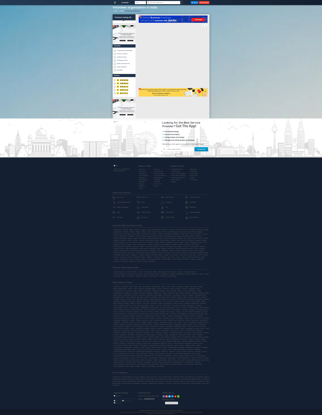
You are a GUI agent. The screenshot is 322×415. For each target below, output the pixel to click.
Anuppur (162, 291)
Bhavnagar (146, 301)
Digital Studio (196, 379)
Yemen (139, 261)
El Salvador (142, 238)
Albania (125, 230)
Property (124, 379)
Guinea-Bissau (164, 240)
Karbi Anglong (118, 326)
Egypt (136, 238)
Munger (206, 337)
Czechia (155, 236)
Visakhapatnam (178, 362)
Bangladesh (117, 232)
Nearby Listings (159, 173)
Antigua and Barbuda (153, 230)
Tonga (183, 257)
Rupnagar (181, 347)
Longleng (165, 333)
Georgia (116, 240)
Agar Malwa (124, 286)
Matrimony (194, 171)
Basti (133, 299)
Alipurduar (193, 286)
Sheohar (172, 351)
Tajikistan (149, 257)
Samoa (161, 253)
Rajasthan (117, 276)
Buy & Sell (120, 197)
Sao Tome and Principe (180, 253)
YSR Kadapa (160, 366)
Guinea (156, 240)
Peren (125, 345)
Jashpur (155, 322)
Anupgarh (155, 291)
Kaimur (207, 322)
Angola (143, 230)
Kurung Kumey (174, 330)
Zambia (145, 261)
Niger (158, 248)
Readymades (117, 383)
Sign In (195, 2)
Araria (168, 291)
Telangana (138, 276)
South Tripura (196, 354)
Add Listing (142, 173)
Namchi (156, 339)
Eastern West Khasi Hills (196, 314)
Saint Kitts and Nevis (120, 253)
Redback (180, 410)
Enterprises (136, 383)
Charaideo (198, 305)
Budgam (187, 303)
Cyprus (149, 236)
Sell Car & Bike (169, 217)
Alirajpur (200, 286)
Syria (143, 257)
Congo (116, 236)
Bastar (129, 299)
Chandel (182, 305)
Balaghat (188, 293)
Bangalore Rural (201, 295)
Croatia (138, 236)
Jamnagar (125, 322)
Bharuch (139, 301)
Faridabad (125, 316)
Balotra (135, 295)
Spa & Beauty (194, 217)
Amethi (159, 289)
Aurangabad (118, 293)
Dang (145, 310)
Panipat (138, 343)
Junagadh (192, 322)
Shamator (157, 351)
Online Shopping (195, 212)
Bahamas (199, 230)
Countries (157, 182)
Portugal (177, 251)
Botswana (183, 232)
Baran (168, 297)
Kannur (196, 324)
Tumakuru (143, 360)
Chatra (125, 307)
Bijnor (115, 303)
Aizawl (164, 286)
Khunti (116, 328)
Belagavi (165, 299)
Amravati (166, 289)
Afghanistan (118, 230)
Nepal (127, 248)
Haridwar (139, 320)
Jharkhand (131, 274)
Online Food (169, 212)
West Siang (198, 364)
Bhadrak (206, 299)
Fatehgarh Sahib (149, 316)
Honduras (191, 240)
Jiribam (179, 322)
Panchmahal (131, 343)
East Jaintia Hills (143, 314)
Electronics (141, 381)
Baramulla (162, 297)
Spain (199, 255)
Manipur (172, 274)
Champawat (167, 305)
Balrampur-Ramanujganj (154, 295)
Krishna (148, 330)
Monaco (163, 246)
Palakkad (191, 341)
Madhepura (123, 335)
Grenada (141, 240)
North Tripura (153, 341)
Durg (115, 314)
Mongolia (170, 246)
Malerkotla (182, 335)
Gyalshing (117, 320)
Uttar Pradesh (153, 276)
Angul (135, 291)
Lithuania (149, 244)
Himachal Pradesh (190, 272)
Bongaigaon (168, 303)
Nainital (137, 339)
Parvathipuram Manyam (159, 343)
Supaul (181, 356)
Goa (169, 272)
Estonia (167, 238)
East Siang (173, 314)
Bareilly (173, 297)
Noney (127, 341)
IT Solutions (116, 377)
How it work (157, 184)
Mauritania (128, 246)
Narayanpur (176, 339)
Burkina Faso (118, 234)
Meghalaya (180, 274)
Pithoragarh (143, 345)
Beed (151, 299)
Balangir (194, 293)
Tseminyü (127, 360)
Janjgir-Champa (146, 322)
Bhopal (182, 301)
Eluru (206, 314)
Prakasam (170, 345)
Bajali (177, 293)
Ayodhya (135, 293)
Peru (158, 251)
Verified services (122, 57)
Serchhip (131, 351)
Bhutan (154, 232)
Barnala (197, 297)
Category (125, 3)
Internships (144, 207)
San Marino (168, 253)
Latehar (123, 333)
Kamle (150, 324)
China (191, 234)
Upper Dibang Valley (193, 360)
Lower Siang (187, 333)
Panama (132, 251)
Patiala (195, 343)
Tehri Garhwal (153, 358)
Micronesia (149, 246)
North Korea (171, 248)
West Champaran (119, 364)
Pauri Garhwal (118, 345)
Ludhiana (206, 333)
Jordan (162, 242)
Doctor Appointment (123, 202)
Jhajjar (170, 322)
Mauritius (135, 246)
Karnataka (139, 274)
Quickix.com (153, 410)
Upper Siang (205, 360)
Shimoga (191, 351)
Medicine (161, 383)
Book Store (144, 197)
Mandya (199, 335)
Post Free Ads (204, 2)
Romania (189, 251)
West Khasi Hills (188, 364)
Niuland (116, 341)
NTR (160, 341)
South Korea (183, 255)
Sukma (175, 356)
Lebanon (116, 244)
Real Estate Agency (202, 377)
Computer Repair (126, 377)
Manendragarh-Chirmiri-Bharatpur (124, 337)
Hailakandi (124, 320)
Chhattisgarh (162, 272)
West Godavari (142, 364)
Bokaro (161, 303)
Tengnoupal (162, 358)
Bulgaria (200, 232)
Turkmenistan (123, 259)
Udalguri (149, 360)
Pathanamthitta (178, 343)
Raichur (181, 345)
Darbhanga (161, 310)
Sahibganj (205, 347)
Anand (198, 289)
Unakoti (183, 360)
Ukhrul (174, 360)
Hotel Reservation (177, 169)
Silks (207, 381)
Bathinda (139, 299)
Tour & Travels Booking (179, 173)
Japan (156, 242)
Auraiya (199, 291)
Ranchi (142, 347)
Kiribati (181, 242)
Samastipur (150, 349)
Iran (127, 242)
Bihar (155, 272)
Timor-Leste (171, 257)
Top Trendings (143, 175)
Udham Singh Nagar (160, 360)
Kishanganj (139, 328)
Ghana (129, 240)
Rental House (150, 381)
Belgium (138, 232)
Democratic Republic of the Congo (170, 236)
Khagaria (161, 326)
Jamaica (150, 242)
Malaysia (180, 244)
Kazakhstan (169, 242)
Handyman (194, 175)
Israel (140, 242)
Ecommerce (194, 180)
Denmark (185, 236)
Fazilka (158, 316)
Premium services (122, 54)
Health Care (140, 379)
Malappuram (173, 335)
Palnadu (204, 341)
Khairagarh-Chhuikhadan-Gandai (176, 326)
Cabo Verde (136, 234)
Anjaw (140, 291)
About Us (142, 169)
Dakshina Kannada (136, 310)
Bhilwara (154, 301)
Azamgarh (142, 293)
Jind (174, 322)
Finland (188, 238)
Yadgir (143, 366)
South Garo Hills (159, 354)
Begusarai (158, 299)
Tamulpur (132, 358)
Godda (159, 318)
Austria (185, 230)
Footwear (176, 381)
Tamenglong (124, 358)
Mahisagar (160, 335)
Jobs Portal (194, 173)
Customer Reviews (160, 175)
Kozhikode (134, 330)
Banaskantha (167, 295)
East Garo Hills (122, 314)
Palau (115, 251)
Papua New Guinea (142, 251)
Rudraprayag (173, 347)
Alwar (135, 289)
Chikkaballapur (144, 307)
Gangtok (186, 316)
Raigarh (187, 345)
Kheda (197, 326)
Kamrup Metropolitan (166, 324)
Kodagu (146, 328)
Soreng (151, 354)
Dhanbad (129, 312)
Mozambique (194, 246)
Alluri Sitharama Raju (120, 289)
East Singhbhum (182, 314)
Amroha (184, 289)
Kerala (146, 274)
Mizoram (187, 274)
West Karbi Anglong (176, 364)
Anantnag (129, 291)
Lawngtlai (130, 333)
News (141, 188)
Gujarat (174, 272)
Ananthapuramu (119, 291)
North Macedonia (181, 248)
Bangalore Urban (119, 297)
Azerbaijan (191, 230)
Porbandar (162, 345)
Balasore (201, 293)
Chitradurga (170, 307)
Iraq (130, 242)
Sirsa (115, 354)
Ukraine (143, 259)
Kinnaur (121, 328)
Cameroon (152, 234)
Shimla (185, 351)
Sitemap (142, 182)
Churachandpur (193, 307)
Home (116, 11)
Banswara (140, 297)
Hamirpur (132, 320)
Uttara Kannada (130, 362)
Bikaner (121, 303)
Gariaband (199, 316)
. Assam (140, 272)
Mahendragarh (150, 335)
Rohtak (159, 347)
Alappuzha (180, 286)
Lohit (152, 333)
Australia (178, 230)
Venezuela (124, 261)
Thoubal (193, 358)
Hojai (175, 320)
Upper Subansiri (119, 362)
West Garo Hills (131, 364)
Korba (202, 328)
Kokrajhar (166, 328)
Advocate (168, 381)
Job (166, 207)
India (115, 242)
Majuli (166, 335)
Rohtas (165, 347)
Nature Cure (185, 383)
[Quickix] (124, 34)
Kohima (159, 328)
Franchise (142, 186)
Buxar (128, 305)
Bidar (193, 301)
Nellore (203, 339)
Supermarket (163, 379)
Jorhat (185, 322)
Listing (121, 11)
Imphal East (194, 320)
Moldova (156, 246)
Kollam (183, 328)
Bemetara (172, 299)
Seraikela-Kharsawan (120, 351)
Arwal (184, 291)
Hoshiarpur (181, 320)
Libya (134, 244)
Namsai (162, 339)
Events (156, 186)
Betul (178, 299)
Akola (173, 286)
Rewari (148, 347)
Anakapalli (191, 289)
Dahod (127, 310)
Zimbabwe (152, 261)
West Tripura (130, 366)
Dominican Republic (120, 238)
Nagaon (131, 339)
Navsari (190, 339)
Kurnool (158, 330)
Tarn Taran (144, 358)
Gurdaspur (198, 318)
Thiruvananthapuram (183, 358)
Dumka (205, 312)
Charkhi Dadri (118, 307)
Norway (190, 248)
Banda (185, 295)
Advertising (116, 381)
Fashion (193, 381)
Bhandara (125, 301)
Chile (186, 234)
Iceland (204, 240)
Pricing (141, 184)
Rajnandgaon (118, 347)
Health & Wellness (122, 207)
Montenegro (178, 246)
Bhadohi (184, 299)
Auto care (205, 383)
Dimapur (179, 312)
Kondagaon (189, 328)
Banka (127, 297)
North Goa (144, 341)
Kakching (122, 324)
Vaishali (154, 362)
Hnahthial (169, 320)
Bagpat (165, 293)
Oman (196, 248)
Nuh (163, 341)
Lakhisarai (117, 333)
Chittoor (177, 307)
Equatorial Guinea (152, 238)
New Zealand (144, 248)
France (194, 238)
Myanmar (202, 246)
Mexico (142, 246)
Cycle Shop (205, 379)
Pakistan (202, 248)
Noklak (122, 341)
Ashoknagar (191, 291)
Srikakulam (168, 356)
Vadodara (147, 362)
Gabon (200, 238)
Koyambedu (125, 330)
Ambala (141, 289)
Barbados (126, 232)
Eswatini (173, 238)
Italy (144, 242)
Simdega (198, 351)
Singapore (134, 255)
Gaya (132, 318)
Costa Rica (122, 236)
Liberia (129, 244)
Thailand (163, 257)
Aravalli (173, 291)
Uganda (137, 259)
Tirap (115, 360)
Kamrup (156, 324)
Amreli (172, 289)
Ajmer (169, 286)
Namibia (116, 248)
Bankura (133, 297)
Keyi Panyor (154, 326)
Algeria (131, 230)
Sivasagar (121, 354)
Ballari (207, 293)
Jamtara (132, 322)
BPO (188, 381)
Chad (182, 234)
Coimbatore (148, 272)
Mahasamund (140, 335)
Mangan (139, 337)
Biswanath (154, 303)
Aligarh (187, 286)
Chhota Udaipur (134, 307)
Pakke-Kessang (171, 341)
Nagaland (195, 274)
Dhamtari (122, 312)
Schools (135, 377)
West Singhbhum (119, 366)
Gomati (172, 318)
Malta (197, 244)
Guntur (192, 318)
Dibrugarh (163, 312)
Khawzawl (191, 326)
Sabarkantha (189, 347)
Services (156, 169)
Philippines (164, 251)
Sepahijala (197, 349)
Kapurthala (202, 324)
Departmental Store (174, 379)
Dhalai (116, 312)
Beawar (146, 299)
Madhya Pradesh (154, 274)
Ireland (135, 242)
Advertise (142, 177)
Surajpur (186, 356)
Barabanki (154, 297)
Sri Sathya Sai (159, 356)
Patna (200, 343)
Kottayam (117, 330)
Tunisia (203, 257)
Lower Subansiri (197, 333)
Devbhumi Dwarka (202, 310)
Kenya (176, 242)
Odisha (201, 274)
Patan (170, 343)
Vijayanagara (168, 362)
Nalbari (150, 339)
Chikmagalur (155, 307)
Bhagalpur (117, 301)
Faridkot (131, 316)
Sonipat (138, 354)
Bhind (159, 301)
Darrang (168, 310)
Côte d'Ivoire (127, 234)
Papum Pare (146, 343)
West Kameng (164, 364)
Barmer (185, 297)
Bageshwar (157, 293)
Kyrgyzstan (194, 242)
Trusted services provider (124, 50)
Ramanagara (128, 347)
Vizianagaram (189, 362)
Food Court (131, 379)
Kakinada (129, 324)
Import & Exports (152, 377)
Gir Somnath (140, 318)
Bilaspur (126, 303)
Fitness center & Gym (165, 377)
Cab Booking (169, 197)
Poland (171, 251)
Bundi (115, 305)
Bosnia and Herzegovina (171, 232)
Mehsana (151, 337)
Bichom (187, 301)
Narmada (184, 339)
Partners (119, 217)
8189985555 (149, 399)
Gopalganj (179, 318)
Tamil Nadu (130, 276)
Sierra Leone (126, 255)
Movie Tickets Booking (178, 175)
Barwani (122, 299)
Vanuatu (116, 261)
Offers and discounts (123, 63)
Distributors (201, 381)
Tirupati (120, 360)
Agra (131, 286)
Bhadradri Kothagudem (195, 299)
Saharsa (197, 347)
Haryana (180, 272)
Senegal (200, 253)
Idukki (188, 320)
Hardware (144, 383)
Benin (149, 232)
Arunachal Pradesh (131, 272)
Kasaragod (140, 326)
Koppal (197, 328)
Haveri (151, 320)
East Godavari (132, 314)
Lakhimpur (199, 330)
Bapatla (147, 297)
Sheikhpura (164, 351)
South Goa (169, 354)
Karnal (133, 326)
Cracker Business (195, 383)
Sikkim (123, 276)
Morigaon (200, 337)
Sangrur (158, 349)
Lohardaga (146, 333)
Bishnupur (146, 303)
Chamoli (158, 305)
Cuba (143, 236)
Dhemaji (150, 312)
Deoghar (192, 310)
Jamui (138, 322)
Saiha (133, 349)
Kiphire (127, 328)
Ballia (115, 295)
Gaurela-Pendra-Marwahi (122, 318)
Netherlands (134, 248)
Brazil (189, 232)
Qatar (183, 251)
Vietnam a (132, 261)
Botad (175, 303)
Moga (157, 337)
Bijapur (198, 301)
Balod (120, 295)
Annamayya (147, 291)
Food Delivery (176, 171)
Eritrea (161, 238)
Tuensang (135, 360)
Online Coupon (146, 212)
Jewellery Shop (186, 379)
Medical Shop (153, 383)
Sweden (129, 257)
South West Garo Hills (120, 356)
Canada (160, 234)
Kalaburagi (136, 324)
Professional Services (178, 177)
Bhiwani (170, 301)
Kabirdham (200, 322)
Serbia (206, 253)
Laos (200, 242)
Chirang (162, 307)
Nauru (122, 248)
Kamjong (144, 324)
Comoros (205, 234)
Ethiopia (179, 238)
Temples (168, 383)
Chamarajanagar (142, 305)
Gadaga (169, 316)
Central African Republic (171, 234)
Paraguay (153, 251)
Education (194, 169)
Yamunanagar (150, 366)
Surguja (116, 358)
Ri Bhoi (153, 347)
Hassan (145, 320)
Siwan (128, 354)
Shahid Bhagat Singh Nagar (143, 351)
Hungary (197, 240)
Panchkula (122, 343)
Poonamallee (153, 345)
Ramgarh (136, 347)
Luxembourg (158, 244)
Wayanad (198, 362)
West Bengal (172, 276)
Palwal (116, 343)
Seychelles (117, 255)
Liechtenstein (141, 244)
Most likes (120, 70)
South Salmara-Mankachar (182, 354)
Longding (158, 333)
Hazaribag (157, 320)
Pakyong (184, 341)
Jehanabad (163, 322)
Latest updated (122, 67)
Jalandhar (117, 322)
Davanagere (176, 310)
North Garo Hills (135, 341)
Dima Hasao (171, 312)
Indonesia (121, 242)
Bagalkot (150, 293)
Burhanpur (122, 305)
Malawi (174, 244)
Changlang (190, 305)
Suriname (122, 257)
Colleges (142, 377)
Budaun (181, 303)
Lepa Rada (138, 333)
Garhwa (192, 316)
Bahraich (171, 293)
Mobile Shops (117, 379)
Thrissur (200, 358)
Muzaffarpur (118, 339)
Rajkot (199, 345)
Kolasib (177, 328)
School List (144, 217)
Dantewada (152, 310)
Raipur (193, 345)
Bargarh (179, 297)
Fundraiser (193, 202)
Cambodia (144, 234)
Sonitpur (144, 354)
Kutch (182, 330)
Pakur (179, 341)
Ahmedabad (147, 286)
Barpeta (116, 299)
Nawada (197, 339)
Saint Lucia (131, 253)
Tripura (145, 276)
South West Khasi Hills (135, 356)
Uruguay (193, 259)
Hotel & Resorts (190, 377)
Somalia (166, 255)
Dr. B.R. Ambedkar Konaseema (192, 312)
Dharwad (136, 312)
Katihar (147, 326)
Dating (174, 182)
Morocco (186, 246)
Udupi (169, 360)
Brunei (194, 232)
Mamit (189, 335)
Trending (157, 180)
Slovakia (141, 255)
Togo (178, 257)
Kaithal (116, 324)
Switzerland (136, 257)
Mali (193, 244)
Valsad (160, 362)
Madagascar (167, 244)
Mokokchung (187, 337)
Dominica (198, 236)
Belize (144, 232)
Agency (183, 381)
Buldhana (203, 303)
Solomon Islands (157, 255)
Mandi (194, 335)
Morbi (194, 337)
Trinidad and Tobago (192, 257)
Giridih (147, 318)
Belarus (132, 232)
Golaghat (166, 318)
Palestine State (123, 251)
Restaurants (160, 381)
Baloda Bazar (127, 295)
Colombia (198, 234)
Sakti (144, 349)
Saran (170, 349)
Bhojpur (176, 301)
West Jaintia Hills (153, 364)
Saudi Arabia (192, 253)
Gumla (186, 318)
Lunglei (116, 335)
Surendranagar (200, 356)
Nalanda (143, 339)
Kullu (152, 330)
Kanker (190, 324)
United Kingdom (167, 259)
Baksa (182, 293)
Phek (130, 345)
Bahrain (206, 230)
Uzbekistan (200, 259)
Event (143, 202)
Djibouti (191, 236)
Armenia (171, 230)
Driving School (127, 383)
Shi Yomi (178, 351)
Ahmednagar (156, 286)
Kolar (171, 328)
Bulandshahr (195, 303)
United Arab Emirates (153, 259)
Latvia (205, 242)
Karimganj (127, 326)
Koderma (153, 328)
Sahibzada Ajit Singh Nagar (122, 349)
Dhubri (156, 312)
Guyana (173, 240)
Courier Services (195, 197)
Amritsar (178, 289)
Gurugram (206, 318)
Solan (132, 354)
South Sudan (192, 255)
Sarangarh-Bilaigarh (179, 349)
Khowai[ (203, 326)
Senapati (190, 349)
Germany (123, 240)
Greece (135, 240)
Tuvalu (131, 259)
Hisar (163, 320)
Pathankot (188, 343)
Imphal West (204, 320)
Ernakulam (117, 316)
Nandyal (168, 339)
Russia (196, 251)
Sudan (116, 257)
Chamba (152, 305)
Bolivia (160, 232)
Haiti (178, 240)
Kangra (184, 324)
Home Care (176, 383)
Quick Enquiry (143, 180)
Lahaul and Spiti (190, 330)
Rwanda (201, 251)
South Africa (174, 255)
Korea (207, 328)
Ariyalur (179, 291)
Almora (130, 289)
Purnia (176, 345)
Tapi (138, 358)
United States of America (181, 259)
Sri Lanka (205, 255)
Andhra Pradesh (119, 272)
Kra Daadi (141, 330)
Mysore (125, 339)
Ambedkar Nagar (150, 289)
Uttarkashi (139, 362)
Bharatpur (132, 301)
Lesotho (123, 244)
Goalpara (153, 318)
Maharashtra (165, 274)
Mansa (145, 337)
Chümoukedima (204, 307)
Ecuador (130, 238)
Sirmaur (204, 351)
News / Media (176, 180)
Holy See (183, 240)
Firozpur (163, 316)
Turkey (116, 259)
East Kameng (154, 314)
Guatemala (149, 240)
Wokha (137, 366)
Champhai (175, 305)
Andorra (137, 230)
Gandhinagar (178, 316)
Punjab (207, 274)
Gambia (205, 238)
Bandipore (191, 295)
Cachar (133, 305)
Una (178, 360)
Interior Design (149, 379)
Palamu (198, 341)
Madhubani (131, 335)
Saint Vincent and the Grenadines (146, 253)
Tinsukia (206, 358)
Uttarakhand (163, 276)
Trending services (122, 60)
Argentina (165, 230)
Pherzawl (136, 345)
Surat (192, 356)
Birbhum (139, 303)
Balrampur (142, 295)
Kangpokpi (177, 324)
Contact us (142, 171)
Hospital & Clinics (178, 377)
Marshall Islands (119, 246)
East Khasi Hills (163, 314)
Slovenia (148, 255)
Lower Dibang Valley (175, 333)
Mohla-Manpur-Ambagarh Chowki (171, 337)
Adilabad (116, 286)
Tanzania (156, 257)
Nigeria (164, 248)
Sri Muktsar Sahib (149, 356)
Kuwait (187, 242)
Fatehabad (139, 316)
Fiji (184, 238)
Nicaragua (152, 248)
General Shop (132, 381)
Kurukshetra (165, 330)
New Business (158, 177)
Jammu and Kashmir (120, 274)
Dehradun (185, 310)
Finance (123, 381)
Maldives (187, 244)
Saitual (139, 349)
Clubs (156, 379)
